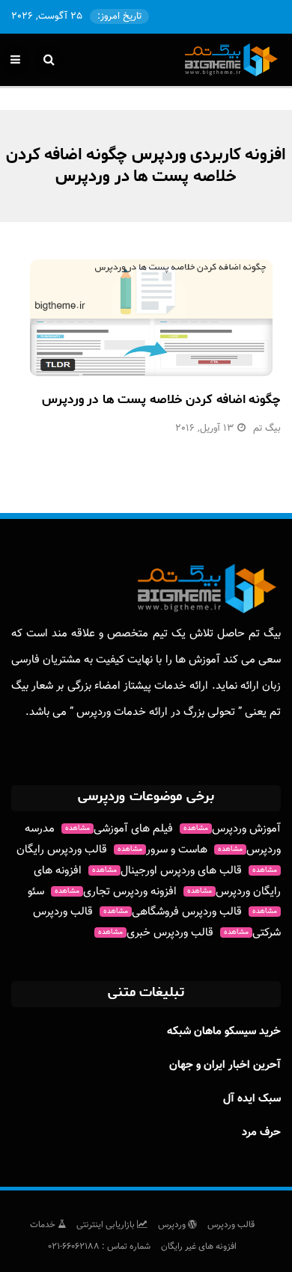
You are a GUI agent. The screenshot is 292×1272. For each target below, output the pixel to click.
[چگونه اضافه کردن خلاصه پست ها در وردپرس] (151, 317)
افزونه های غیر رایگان (199, 1246)
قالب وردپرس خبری (155, 932)
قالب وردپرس (231, 1225)
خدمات (44, 1225)
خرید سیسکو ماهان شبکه (224, 1031)
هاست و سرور (162, 849)
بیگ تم (267, 428)
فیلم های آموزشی (119, 829)
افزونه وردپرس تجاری (116, 891)
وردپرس (173, 1225)
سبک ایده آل (252, 1098)
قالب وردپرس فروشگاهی (172, 912)
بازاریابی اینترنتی (106, 1225)
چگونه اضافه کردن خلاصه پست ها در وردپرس (161, 399)
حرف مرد (261, 1132)
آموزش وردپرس (232, 829)
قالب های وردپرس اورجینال (167, 870)
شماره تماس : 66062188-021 (99, 1246)
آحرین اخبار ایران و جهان (225, 1065)
